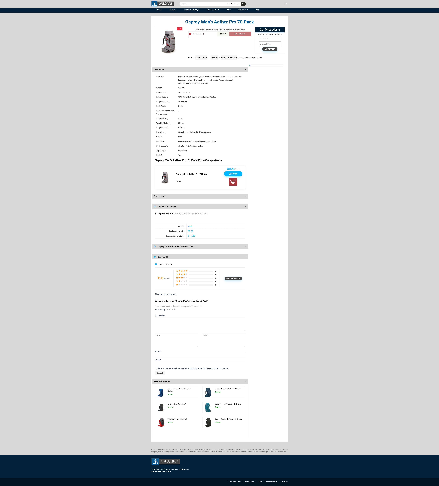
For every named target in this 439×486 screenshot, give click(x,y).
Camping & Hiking (191, 9)
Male (190, 226)
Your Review (161, 315)
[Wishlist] (285, 4)
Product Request (271, 482)
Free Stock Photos (235, 482)
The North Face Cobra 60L (177, 419)
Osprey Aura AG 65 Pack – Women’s (228, 389)
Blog (257, 9)
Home (159, 9)
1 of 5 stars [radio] (167, 309)
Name (158, 351)
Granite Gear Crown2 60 (177, 404)
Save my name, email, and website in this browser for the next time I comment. (193, 368)
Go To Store (240, 34)
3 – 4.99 (191, 236)
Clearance (173, 9)
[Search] (243, 4)
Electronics (242, 9)
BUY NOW (233, 174)
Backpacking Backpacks (229, 57)
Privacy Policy (249, 482)
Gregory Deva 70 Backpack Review (228, 404)
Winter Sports (212, 9)
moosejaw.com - (197, 34)
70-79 (190, 231)
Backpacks (214, 57)
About (260, 482)
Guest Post (284, 482)
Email (158, 360)
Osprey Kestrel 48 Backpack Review (228, 419)
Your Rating (160, 310)
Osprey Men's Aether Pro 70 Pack (191, 174)
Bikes (229, 9)
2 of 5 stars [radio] (168, 309)
